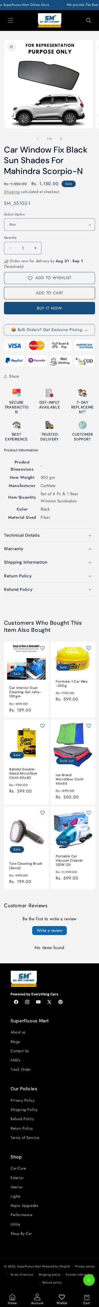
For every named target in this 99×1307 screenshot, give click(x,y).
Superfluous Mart (29, 1266)
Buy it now (49, 308)
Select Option (14, 214)
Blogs (15, 1041)
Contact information (80, 1274)
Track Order (21, 1069)
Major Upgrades (24, 1205)
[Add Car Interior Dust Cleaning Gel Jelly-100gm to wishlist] (42, 648)
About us (18, 1032)
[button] (10, 20)
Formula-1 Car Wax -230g (72, 683)
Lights (16, 1196)
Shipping (12, 191)
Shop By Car (21, 1233)
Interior (17, 1187)
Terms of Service (25, 1137)
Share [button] (14, 376)
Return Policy (22, 1128)
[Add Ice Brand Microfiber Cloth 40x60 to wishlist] (88, 725)
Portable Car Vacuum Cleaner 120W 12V (69, 860)
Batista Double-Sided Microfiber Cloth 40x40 (23, 773)
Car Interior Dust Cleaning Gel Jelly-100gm (25, 692)
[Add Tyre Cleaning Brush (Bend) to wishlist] (42, 812)
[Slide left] (38, 139)
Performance (21, 1214)
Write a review (49, 930)
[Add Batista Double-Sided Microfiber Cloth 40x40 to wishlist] (42, 725)
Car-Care (18, 1168)
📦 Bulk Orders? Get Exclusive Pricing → (49, 330)
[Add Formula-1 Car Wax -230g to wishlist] (88, 648)
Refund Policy (22, 1118)
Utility (15, 1224)
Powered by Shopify (56, 1266)
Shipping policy (50, 1274)
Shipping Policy (24, 1109)
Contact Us (20, 1050)
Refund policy (52, 1282)
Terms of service (22, 1274)
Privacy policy (85, 1266)
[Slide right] (61, 139)
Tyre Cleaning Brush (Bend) (26, 866)
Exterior (17, 1177)
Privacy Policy (23, 1100)
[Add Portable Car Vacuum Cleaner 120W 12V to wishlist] (88, 812)
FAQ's (16, 1060)
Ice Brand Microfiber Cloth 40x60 (70, 779)
